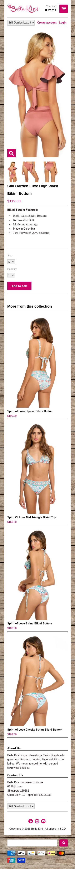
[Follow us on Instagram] (37, 821)
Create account (46, 22)
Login (62, 22)
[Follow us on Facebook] (31, 821)
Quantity (12, 269)
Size (9, 255)
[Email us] (43, 821)
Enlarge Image (11, 153)
